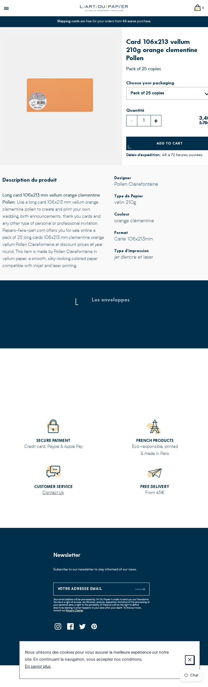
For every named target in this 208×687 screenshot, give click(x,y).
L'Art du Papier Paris (104, 8)
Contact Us (53, 493)
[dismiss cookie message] (189, 659)
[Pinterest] (94, 628)
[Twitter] (82, 628)
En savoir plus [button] (38, 667)
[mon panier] (197, 8)
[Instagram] (58, 628)
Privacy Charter (74, 610)
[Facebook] (70, 628)
